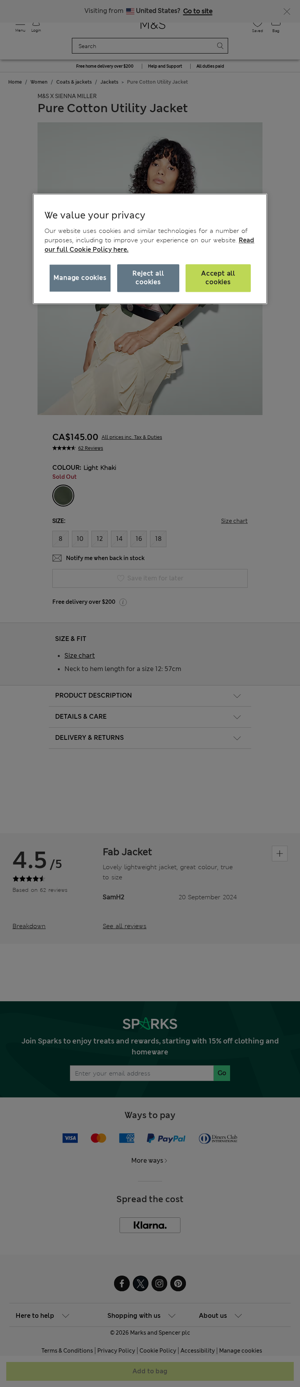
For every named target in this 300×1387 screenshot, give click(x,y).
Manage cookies (80, 278)
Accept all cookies (218, 277)
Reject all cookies (148, 277)
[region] (150, 249)
